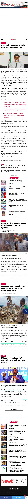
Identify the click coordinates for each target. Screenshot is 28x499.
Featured (21, 160)
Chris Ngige (12, 160)
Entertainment (7, 492)
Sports (17, 492)
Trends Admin (6, 51)
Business (21, 492)
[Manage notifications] (25, 496)
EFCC (17, 160)
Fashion (12, 492)
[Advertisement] (14, 14)
